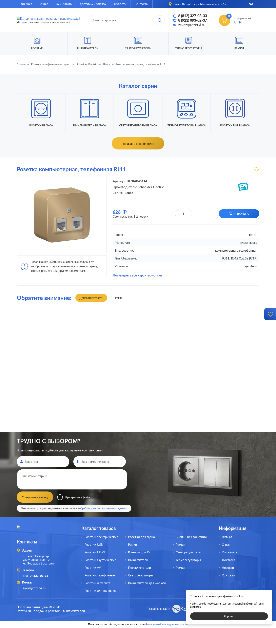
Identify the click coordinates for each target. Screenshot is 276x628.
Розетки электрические (101, 537)
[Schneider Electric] (243, 186)
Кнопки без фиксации (191, 537)
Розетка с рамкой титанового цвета (107, 315)
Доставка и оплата (93, 4)
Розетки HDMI (94, 552)
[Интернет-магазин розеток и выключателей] (43, 531)
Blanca (106, 64)
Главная (26, 4)
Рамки (239, 48)
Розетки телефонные (99, 575)
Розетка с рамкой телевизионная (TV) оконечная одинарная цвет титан (229, 315)
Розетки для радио (141, 537)
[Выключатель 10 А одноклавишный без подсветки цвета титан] (168, 348)
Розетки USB (93, 544)
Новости (120, 4)
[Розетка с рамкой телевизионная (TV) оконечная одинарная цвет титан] (229, 348)
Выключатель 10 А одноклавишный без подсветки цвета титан (168, 315)
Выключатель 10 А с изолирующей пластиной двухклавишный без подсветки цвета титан (47, 432)
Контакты (141, 4)
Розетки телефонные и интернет (51, 64)
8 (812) (35, 575)
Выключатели (138, 560)
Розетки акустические (100, 560)
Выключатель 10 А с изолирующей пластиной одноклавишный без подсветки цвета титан (47, 315)
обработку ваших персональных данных (103, 508)
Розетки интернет (97, 583)
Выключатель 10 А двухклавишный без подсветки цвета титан (229, 431)
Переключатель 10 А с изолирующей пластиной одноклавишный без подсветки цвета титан (107, 431)
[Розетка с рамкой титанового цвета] (107, 348)
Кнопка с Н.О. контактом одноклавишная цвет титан (168, 431)
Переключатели (139, 567)
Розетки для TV (139, 552)
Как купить (64, 4)
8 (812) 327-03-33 (192, 16)
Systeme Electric (60, 374)
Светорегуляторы (138, 48)
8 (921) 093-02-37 (192, 20)
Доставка (228, 560)
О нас (44, 4)
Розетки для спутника (100, 590)
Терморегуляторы (188, 48)
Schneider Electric (86, 64)
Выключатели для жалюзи (147, 583)
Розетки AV (92, 567)
